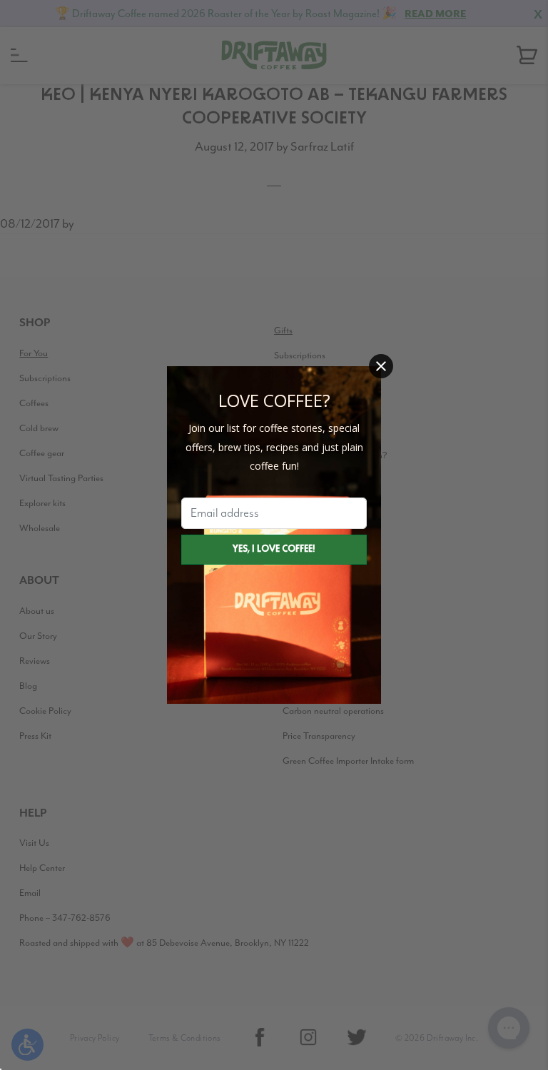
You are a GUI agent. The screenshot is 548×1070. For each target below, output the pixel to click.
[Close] (381, 366)
